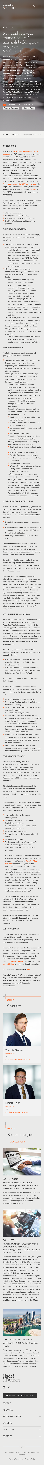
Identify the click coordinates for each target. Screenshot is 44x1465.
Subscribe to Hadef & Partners (20, 1396)
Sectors (7, 1436)
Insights (15, 134)
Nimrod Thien (28, 108)
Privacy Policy (30, 1459)
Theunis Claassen (11, 108)
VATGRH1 (33, 189)
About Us (8, 1410)
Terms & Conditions (16, 1459)
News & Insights (12, 1417)
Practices (8, 1430)
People (7, 1403)
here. (29, 969)
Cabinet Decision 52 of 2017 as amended (19, 184)
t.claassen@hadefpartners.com (19, 1059)
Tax (4, 104)
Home (5, 134)
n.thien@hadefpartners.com (18, 1112)
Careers (7, 1423)
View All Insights (17, 1142)
